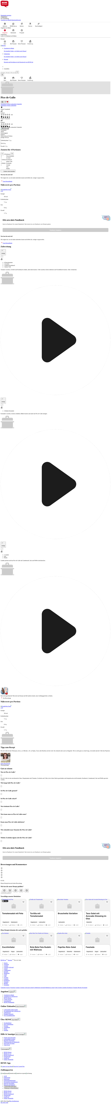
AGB (5, 1076)
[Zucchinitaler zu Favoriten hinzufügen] (23, 936)
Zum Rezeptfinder (7, 181)
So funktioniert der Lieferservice (12, 1011)
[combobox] (8, 73)
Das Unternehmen (8, 1024)
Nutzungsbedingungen (10, 1080)
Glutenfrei (19, 104)
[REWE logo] (3, 45)
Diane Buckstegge (5, 763)
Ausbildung (7, 1027)
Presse (5, 1028)
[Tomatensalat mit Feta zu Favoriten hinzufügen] (23, 902)
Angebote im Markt (9, 995)
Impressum (7, 1079)
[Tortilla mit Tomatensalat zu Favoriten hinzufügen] (51, 902)
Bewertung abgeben (6, 893)
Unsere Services (8, 999)
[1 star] (4, 890)
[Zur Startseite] (6, 10)
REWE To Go (7, 1053)
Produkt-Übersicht (8, 1014)
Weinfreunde (7, 1056)
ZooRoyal (6, 1058)
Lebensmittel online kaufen (11, 1009)
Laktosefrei (13, 104)
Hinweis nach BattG (9, 1083)
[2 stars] (10, 890)
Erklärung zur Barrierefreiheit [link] (11, 1088)
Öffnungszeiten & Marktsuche (11, 1042)
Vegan (8, 104)
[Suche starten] (17, 72)
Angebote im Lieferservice (11, 996)
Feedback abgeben (55, 230)
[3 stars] (15, 890)
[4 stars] (21, 890)
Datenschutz (7, 1077)
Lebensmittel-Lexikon (9, 1039)
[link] (57, 50)
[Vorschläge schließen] (2, 75)
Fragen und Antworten (10, 1037)
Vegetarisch (4, 104)
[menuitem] (5, 24)
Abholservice (7, 1012)
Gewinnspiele (7, 1001)
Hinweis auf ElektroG (9, 1085)
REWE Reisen (7, 1052)
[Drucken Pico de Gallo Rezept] (2, 102)
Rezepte (10, 960)
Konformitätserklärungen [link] (10, 1086)
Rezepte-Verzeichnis (9, 1040)
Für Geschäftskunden (9, 1015)
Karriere (6, 1026)
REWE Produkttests (9, 1002)
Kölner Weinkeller (8, 1059)
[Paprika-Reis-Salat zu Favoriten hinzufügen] (79, 936)
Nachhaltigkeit (7, 1023)
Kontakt (6, 1030)
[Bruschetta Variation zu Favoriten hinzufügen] (79, 902)
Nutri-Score (7, 1045)
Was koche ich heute (9, 1043)
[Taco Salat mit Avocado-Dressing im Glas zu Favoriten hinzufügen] (107, 902)
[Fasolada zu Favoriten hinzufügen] (107, 936)
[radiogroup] (55, 890)
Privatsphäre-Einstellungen (11, 1082)
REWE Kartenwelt (9, 1055)
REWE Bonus (7, 998)
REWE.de (3, 960)
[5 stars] (27, 890)
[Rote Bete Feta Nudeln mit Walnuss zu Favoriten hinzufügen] (51, 936)
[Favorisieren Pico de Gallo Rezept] (6, 102)
